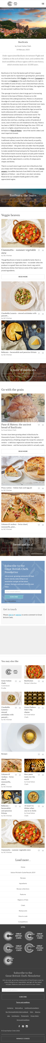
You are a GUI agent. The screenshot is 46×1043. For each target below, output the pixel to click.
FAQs (31, 1012)
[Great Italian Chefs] (11, 672)
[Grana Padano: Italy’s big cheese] (34, 698)
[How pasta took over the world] (34, 765)
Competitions (23, 922)
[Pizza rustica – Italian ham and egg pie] (23, 471)
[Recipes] (23, 737)
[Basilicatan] (34, 672)
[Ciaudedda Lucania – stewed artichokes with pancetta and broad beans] (23, 296)
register (18, 615)
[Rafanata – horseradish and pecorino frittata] (23, 335)
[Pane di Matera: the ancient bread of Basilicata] (23, 408)
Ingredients (23, 883)
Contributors (15, 1016)
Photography (25, 1016)
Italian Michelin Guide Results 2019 (23, 872)
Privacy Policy (35, 1016)
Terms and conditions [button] (10, 601)
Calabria (14, 81)
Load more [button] (22, 860)
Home (23, 867)
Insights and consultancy (32, 1008)
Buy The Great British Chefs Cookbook (17, 1012)
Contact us (10, 1008)
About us (37, 1012)
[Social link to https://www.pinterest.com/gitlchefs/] (23, 1026)
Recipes (23, 878)
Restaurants (23, 911)
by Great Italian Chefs (23, 46)
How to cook (23, 916)
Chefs (23, 905)
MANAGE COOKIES (23, 1038)
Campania (38, 78)
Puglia (23, 78)
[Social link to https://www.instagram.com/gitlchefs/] (27, 1026)
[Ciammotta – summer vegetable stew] (23, 233)
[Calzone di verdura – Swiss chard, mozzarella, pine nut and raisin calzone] (23, 507)
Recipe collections (23, 889)
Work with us (19, 1008)
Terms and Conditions (23, 1020)
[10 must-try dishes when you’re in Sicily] (34, 797)
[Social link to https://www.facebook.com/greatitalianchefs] (19, 1026)
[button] (43, 3)
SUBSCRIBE (14, 597)
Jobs (8, 1016)
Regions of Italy (23, 900)
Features (23, 894)
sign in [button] (11, 615)
